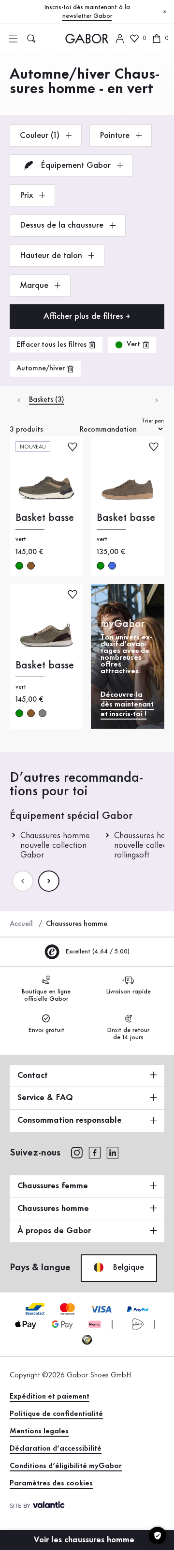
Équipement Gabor (75, 165)
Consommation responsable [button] (69, 1120)
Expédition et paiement (49, 1396)
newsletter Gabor (87, 16)
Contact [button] (32, 1075)
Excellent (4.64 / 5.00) (96, 951)
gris (42, 713)
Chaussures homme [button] (53, 1208)
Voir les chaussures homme (85, 1540)
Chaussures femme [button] (52, 1186)
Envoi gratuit (46, 1030)
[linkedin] (112, 1152)
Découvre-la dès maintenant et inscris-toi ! (127, 705)
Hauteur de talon (52, 255)
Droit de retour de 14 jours (128, 1033)
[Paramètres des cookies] (157, 1535)
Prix (27, 195)
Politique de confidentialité (56, 1414)
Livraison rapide (128, 991)
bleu (112, 566)
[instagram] (77, 1152)
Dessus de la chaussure (63, 225)
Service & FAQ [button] (45, 1097)
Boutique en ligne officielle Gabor (46, 995)
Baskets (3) (46, 399)
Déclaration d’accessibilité (56, 1448)
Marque (35, 285)
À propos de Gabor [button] (54, 1231)
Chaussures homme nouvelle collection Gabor (55, 845)
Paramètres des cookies (51, 1483)
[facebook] (95, 1152)
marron (31, 566)
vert (19, 566)
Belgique (127, 1267)
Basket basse (44, 518)
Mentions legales (39, 1431)
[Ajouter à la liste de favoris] (72, 446)
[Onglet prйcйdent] (18, 400)
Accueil (21, 924)
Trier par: (153, 421)
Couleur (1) (41, 135)
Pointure (116, 135)
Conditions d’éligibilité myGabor (66, 1466)
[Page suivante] (48, 881)
